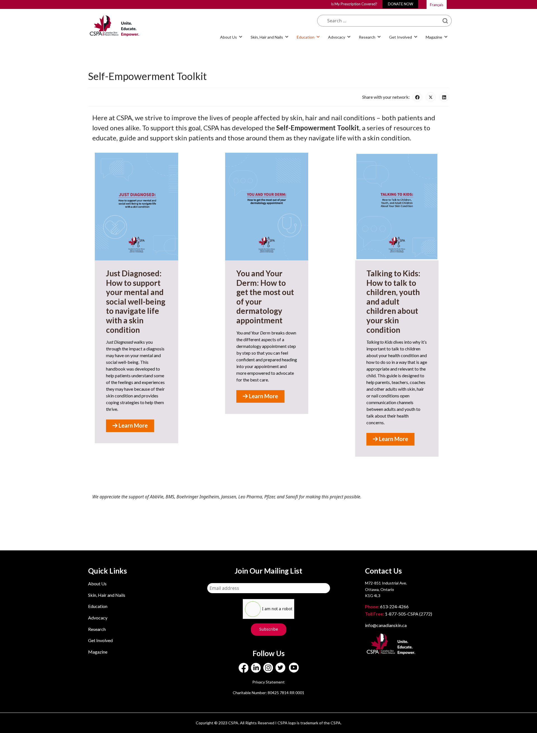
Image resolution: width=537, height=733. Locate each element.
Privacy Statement (268, 682)
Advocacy (97, 617)
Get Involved (100, 640)
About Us (97, 583)
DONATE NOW (400, 4)
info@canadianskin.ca (386, 625)
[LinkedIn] (444, 97)
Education (97, 606)
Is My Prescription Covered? (354, 4)
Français (436, 5)
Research (97, 629)
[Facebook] (417, 97)
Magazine (97, 651)
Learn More (132, 425)
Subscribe (268, 629)
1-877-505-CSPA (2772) (398, 613)
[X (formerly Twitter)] (430, 97)
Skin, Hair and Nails (106, 595)
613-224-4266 (387, 606)
